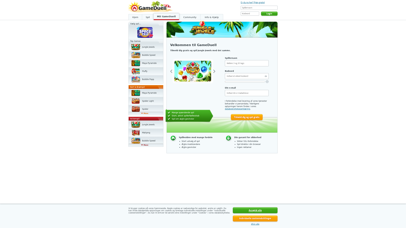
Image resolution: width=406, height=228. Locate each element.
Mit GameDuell (166, 16)
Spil (148, 17)
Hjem (135, 17)
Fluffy (144, 71)
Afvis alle (255, 224)
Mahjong (146, 133)
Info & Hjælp (212, 17)
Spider (145, 109)
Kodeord (229, 71)
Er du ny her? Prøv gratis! (253, 2)
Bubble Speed (148, 55)
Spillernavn (231, 58)
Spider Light (148, 101)
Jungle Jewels (148, 47)
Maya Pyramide (149, 63)
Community (189, 17)
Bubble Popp (148, 79)
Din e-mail (230, 88)
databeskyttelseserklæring (237, 109)
